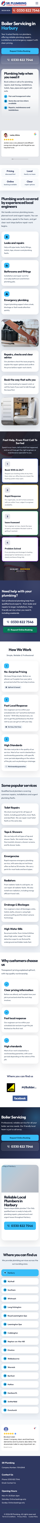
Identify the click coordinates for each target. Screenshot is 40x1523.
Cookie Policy (33, 1517)
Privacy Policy (22, 1517)
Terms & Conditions (9, 1517)
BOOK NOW (6, 10)
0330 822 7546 (22, 60)
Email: (4, 1483)
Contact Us (11, 1483)
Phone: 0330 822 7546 (11, 1479)
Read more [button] (8, 1447)
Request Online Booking (20, 51)
